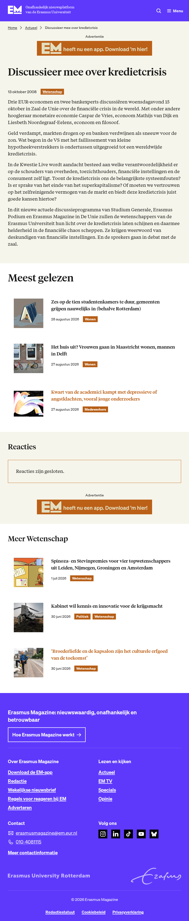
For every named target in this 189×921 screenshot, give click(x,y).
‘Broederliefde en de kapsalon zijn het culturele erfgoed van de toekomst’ (109, 654)
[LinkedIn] (115, 834)
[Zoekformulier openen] (159, 11)
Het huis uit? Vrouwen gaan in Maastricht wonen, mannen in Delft (113, 350)
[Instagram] (102, 834)
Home (12, 27)
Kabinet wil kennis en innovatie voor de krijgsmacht (107, 606)
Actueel (31, 27)
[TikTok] (128, 834)
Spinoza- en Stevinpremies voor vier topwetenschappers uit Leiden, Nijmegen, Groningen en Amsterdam (111, 564)
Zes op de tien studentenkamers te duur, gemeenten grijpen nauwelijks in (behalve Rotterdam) (105, 305)
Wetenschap (52, 91)
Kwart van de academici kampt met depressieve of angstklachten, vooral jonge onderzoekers (104, 395)
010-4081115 (28, 841)
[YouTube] (141, 834)
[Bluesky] (154, 834)
